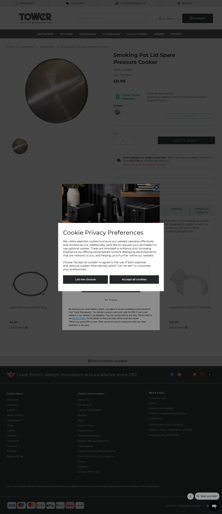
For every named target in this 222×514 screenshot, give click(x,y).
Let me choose (85, 279)
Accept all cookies (134, 279)
